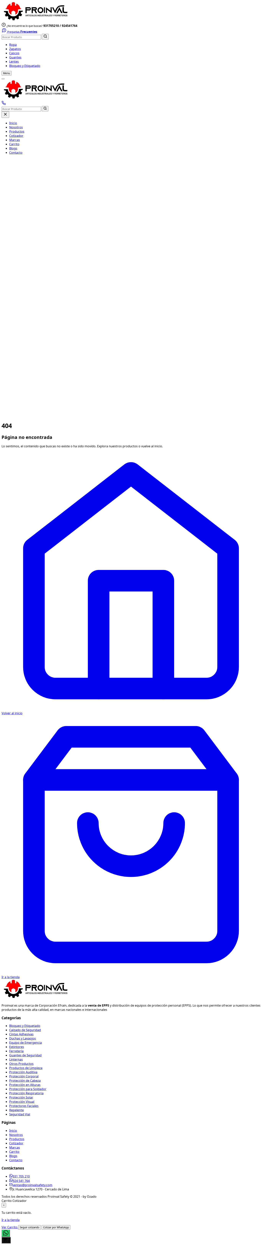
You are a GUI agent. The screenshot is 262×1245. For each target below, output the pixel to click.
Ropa (13, 45)
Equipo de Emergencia (25, 1043)
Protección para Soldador (27, 1089)
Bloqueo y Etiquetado (24, 66)
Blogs (13, 148)
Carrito (14, 144)
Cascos (14, 53)
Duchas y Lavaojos (22, 1038)
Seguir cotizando (29, 1227)
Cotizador (16, 136)
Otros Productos (21, 1064)
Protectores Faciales (24, 1106)
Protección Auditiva (23, 1072)
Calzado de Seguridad (25, 1030)
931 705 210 (21, 1176)
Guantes (15, 57)
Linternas (16, 1059)
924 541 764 (21, 1181)
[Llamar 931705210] (4, 104)
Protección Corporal (24, 1076)
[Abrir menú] (3, 78)
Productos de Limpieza (25, 1068)
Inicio (13, 123)
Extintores (16, 1047)
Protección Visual (21, 1102)
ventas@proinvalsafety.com (32, 1185)
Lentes (14, 61)
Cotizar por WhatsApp (56, 1227)
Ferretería (16, 1051)
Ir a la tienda (11, 1220)
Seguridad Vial (19, 1114)
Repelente (16, 1110)
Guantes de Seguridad (25, 1055)
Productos (16, 131)
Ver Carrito (10, 1227)
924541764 (69, 26)
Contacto (15, 152)
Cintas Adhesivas (21, 1034)
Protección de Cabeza (25, 1080)
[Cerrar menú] (5, 114)
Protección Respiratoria (26, 1093)
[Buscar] (45, 36)
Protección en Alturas (24, 1085)
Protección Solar (21, 1097)
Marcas (14, 140)
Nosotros (16, 127)
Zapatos (15, 49)
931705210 (51, 26)
